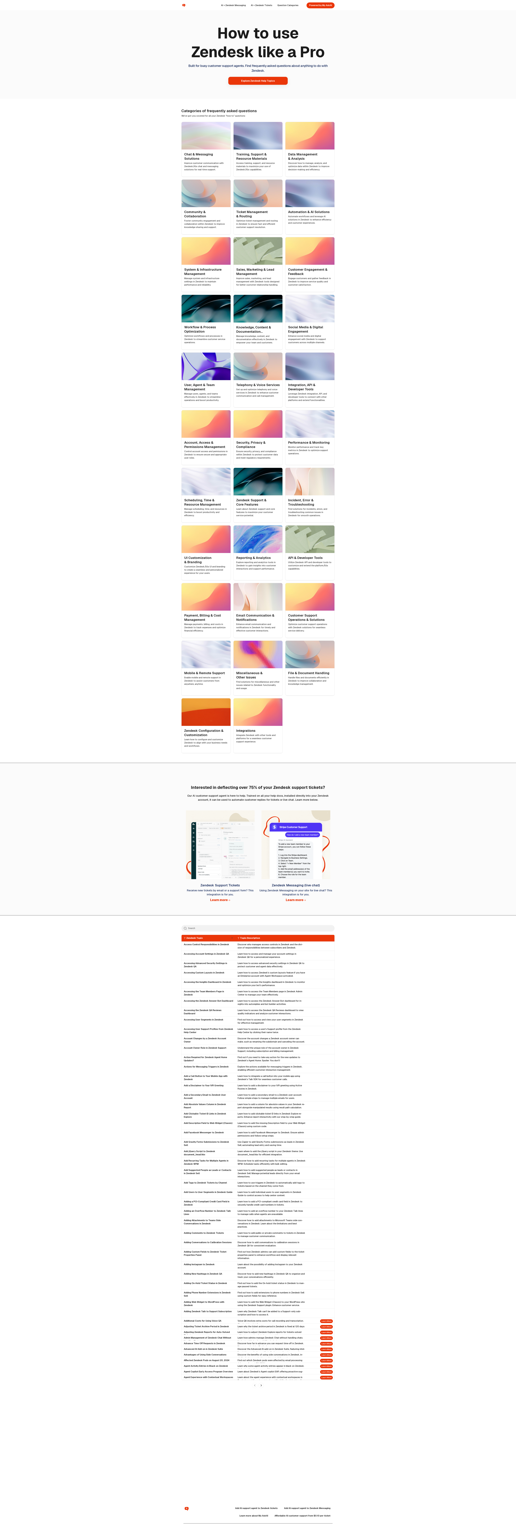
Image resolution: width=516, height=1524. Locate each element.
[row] (208, 1009)
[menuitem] (233, 5)
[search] (261, 999)
